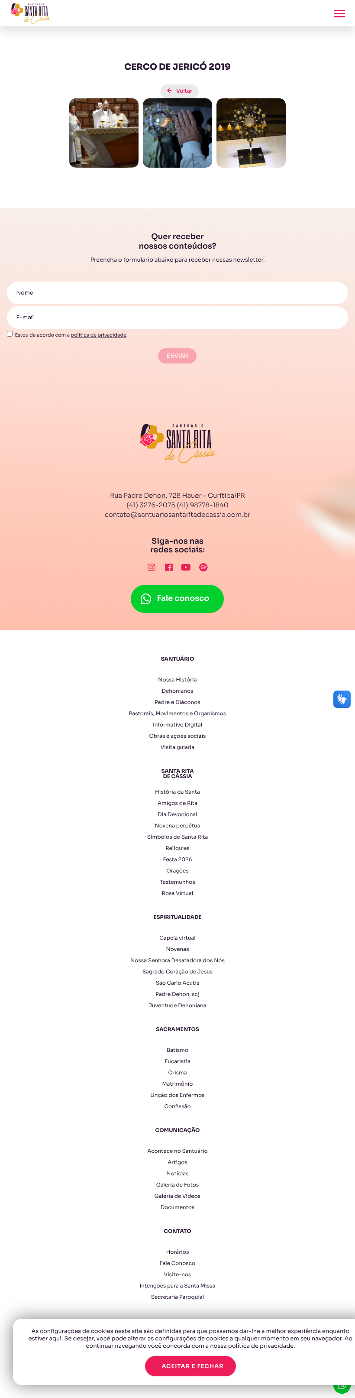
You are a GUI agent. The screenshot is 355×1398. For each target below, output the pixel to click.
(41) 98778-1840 (203, 505)
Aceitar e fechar (192, 1366)
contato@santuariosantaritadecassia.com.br (178, 515)
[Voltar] (177, 84)
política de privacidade (98, 335)
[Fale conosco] (177, 589)
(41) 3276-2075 (150, 505)
